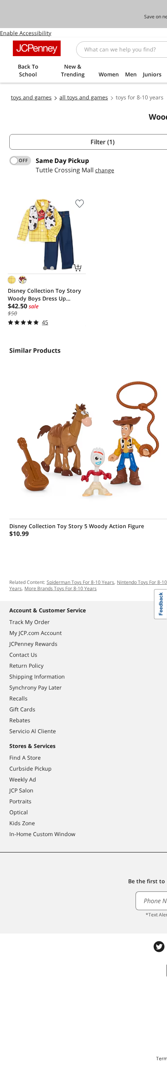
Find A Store (25, 757)
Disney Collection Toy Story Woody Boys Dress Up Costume (44, 294)
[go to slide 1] (45, 268)
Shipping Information (37, 676)
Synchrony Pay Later (35, 687)
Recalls (18, 698)
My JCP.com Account (35, 633)
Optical (18, 812)
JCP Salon (21, 790)
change (104, 170)
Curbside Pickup (30, 768)
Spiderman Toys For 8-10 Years (80, 582)
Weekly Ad (22, 779)
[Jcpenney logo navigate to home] (36, 48)
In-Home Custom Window (42, 834)
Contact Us (23, 654)
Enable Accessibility (25, 33)
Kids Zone (22, 823)
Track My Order (29, 622)
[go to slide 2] (52, 268)
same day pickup (62, 160)
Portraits (20, 801)
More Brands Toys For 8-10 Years (60, 588)
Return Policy (26, 665)
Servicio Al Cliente (32, 731)
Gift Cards (22, 709)
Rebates (19, 720)
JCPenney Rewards (33, 643)
